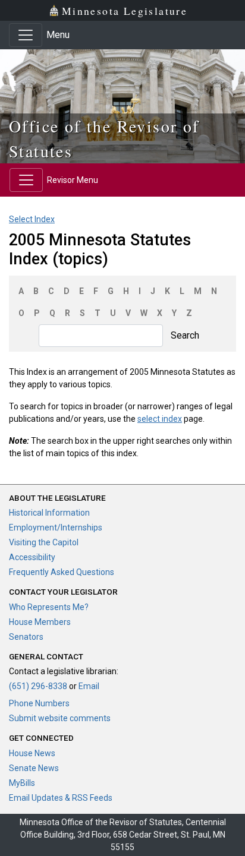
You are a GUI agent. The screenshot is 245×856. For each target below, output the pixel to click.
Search (185, 335)
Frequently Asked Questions (61, 572)
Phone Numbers (39, 703)
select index (159, 419)
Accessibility (32, 557)
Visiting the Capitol (43, 542)
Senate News (34, 768)
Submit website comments (60, 718)
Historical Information (49, 512)
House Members (40, 622)
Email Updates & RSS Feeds (60, 798)
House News (32, 753)
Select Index (32, 219)
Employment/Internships (55, 527)
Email (88, 686)
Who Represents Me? (49, 607)
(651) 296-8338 (38, 686)
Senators (26, 637)
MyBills (22, 783)
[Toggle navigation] (25, 35)
